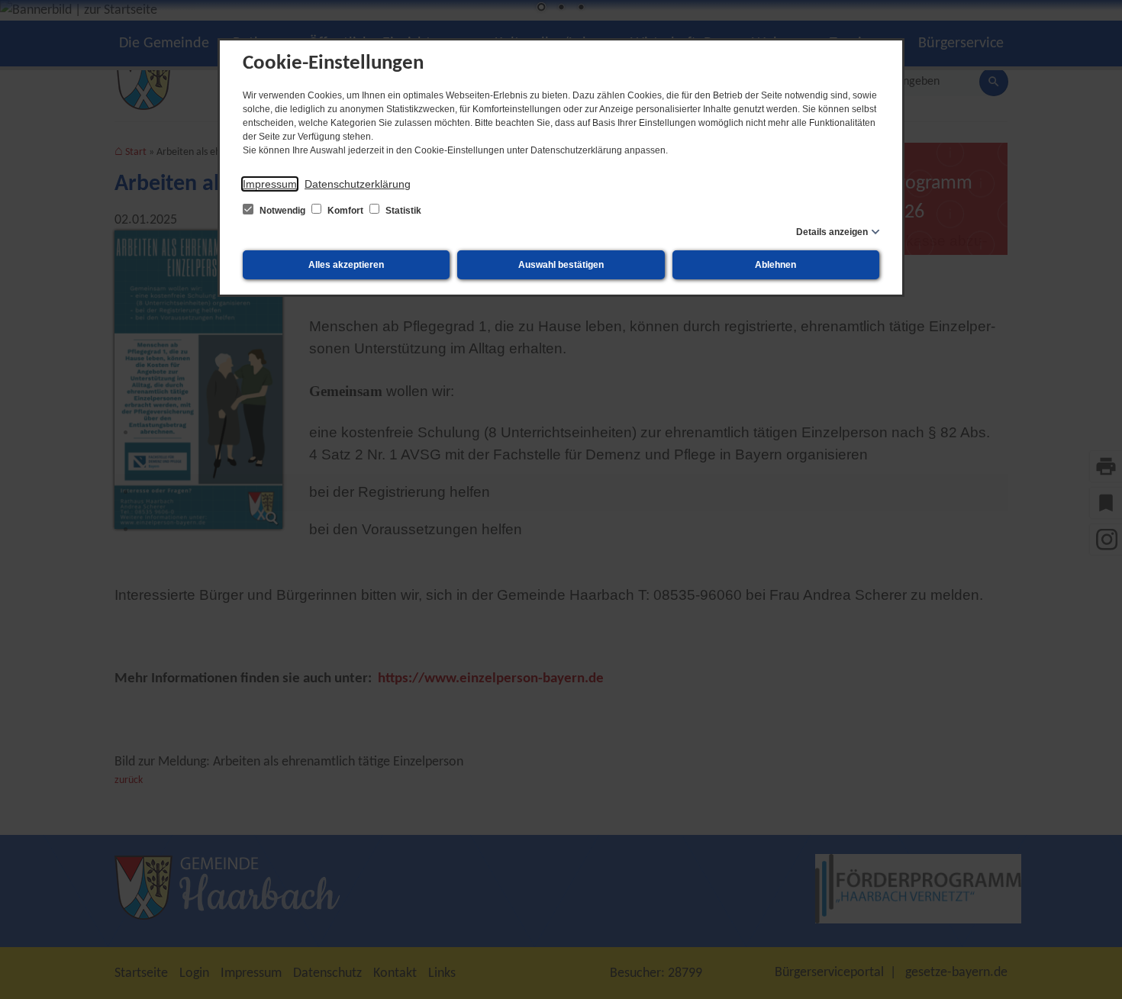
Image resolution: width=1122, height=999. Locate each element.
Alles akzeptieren (346, 264)
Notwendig (282, 210)
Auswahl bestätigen (561, 264)
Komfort (345, 210)
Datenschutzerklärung (358, 184)
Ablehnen (775, 264)
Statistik (402, 210)
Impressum (270, 184)
